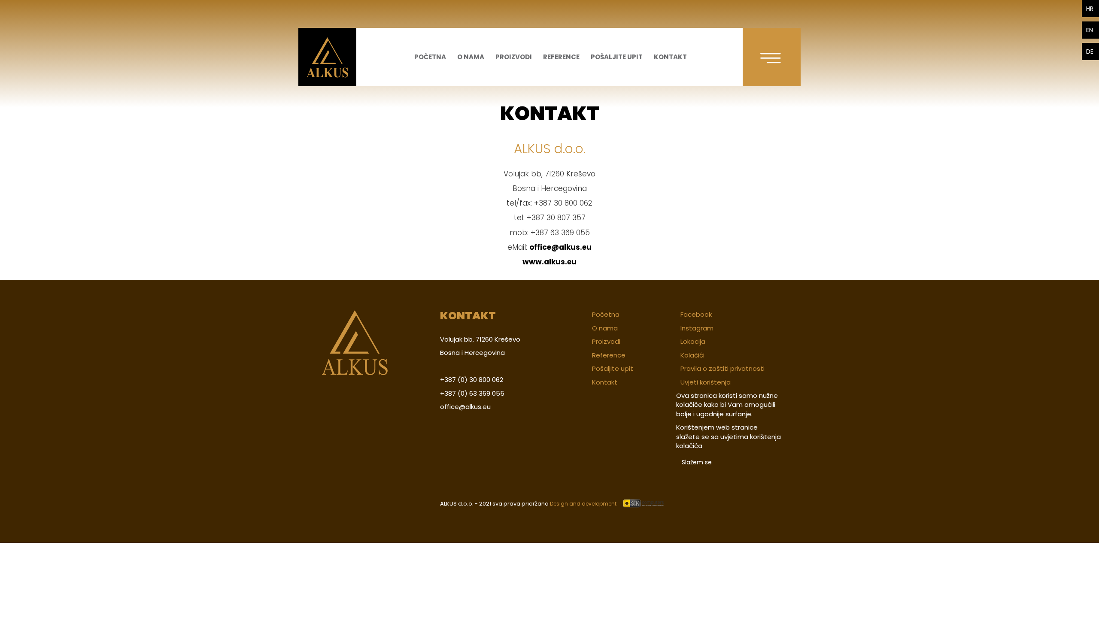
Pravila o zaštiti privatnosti (722, 368)
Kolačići (692, 355)
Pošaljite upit (617, 56)
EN (1089, 30)
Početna (430, 56)
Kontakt (670, 56)
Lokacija (692, 341)
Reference (561, 56)
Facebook (696, 314)
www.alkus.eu (549, 262)
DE (1089, 51)
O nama (470, 56)
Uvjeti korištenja (705, 382)
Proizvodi (513, 56)
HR (1089, 8)
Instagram (696, 328)
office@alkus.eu (560, 247)
